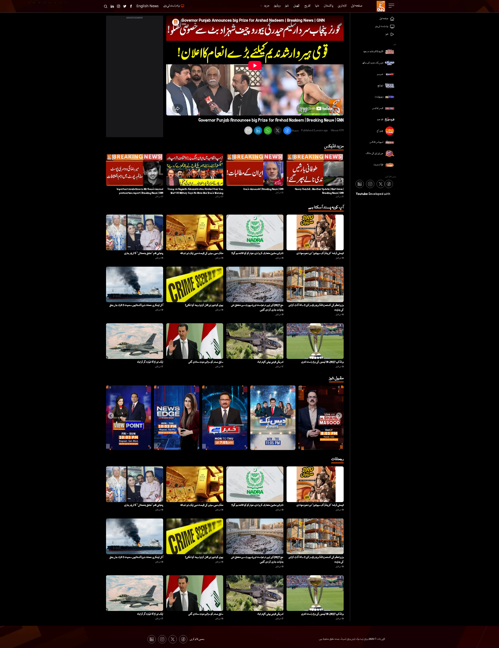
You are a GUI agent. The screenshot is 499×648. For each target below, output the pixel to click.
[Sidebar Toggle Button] (391, 6)
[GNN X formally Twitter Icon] (124, 6)
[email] (248, 131)
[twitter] (277, 131)
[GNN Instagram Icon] (118, 6)
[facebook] (287, 131)
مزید (266, 6)
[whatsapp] (268, 131)
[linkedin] (258, 131)
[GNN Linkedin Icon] (112, 6)
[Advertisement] (134, 78)
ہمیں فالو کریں (197, 639)
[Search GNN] (106, 6)
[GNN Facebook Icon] (131, 6)
